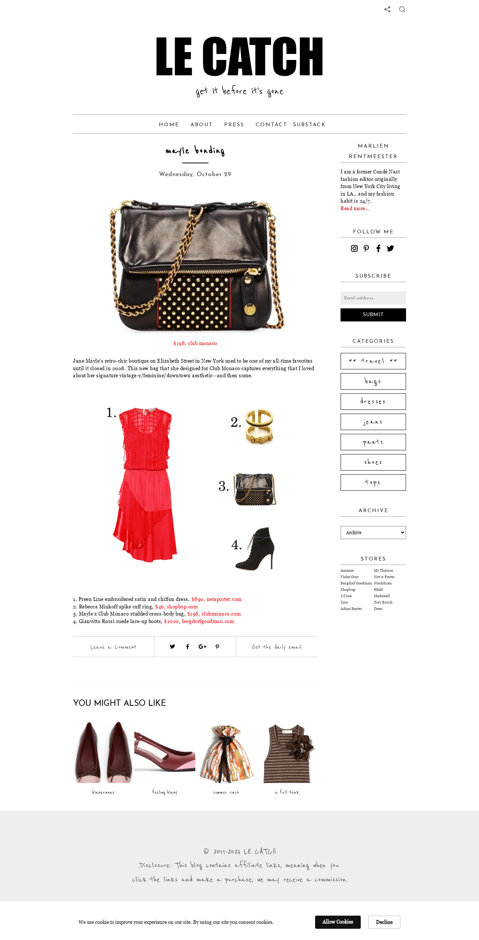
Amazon (347, 570)
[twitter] (391, 249)
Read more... (355, 208)
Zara (344, 602)
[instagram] (355, 249)
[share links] (387, 9)
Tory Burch (383, 602)
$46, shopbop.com (176, 607)
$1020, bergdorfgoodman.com (199, 621)
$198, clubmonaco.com (214, 614)
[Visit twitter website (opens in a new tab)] (173, 647)
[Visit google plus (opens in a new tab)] (202, 647)
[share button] (402, 9)
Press (234, 125)
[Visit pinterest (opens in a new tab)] (217, 647)
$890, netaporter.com (216, 599)
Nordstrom (383, 583)
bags (373, 381)
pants (373, 442)
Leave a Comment (113, 647)
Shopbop (348, 589)
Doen (378, 608)
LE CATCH (239, 56)
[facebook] (379, 249)
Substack (309, 125)
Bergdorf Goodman (356, 583)
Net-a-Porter (384, 576)
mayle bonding (195, 151)
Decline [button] (384, 922)
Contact (271, 125)
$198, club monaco (195, 343)
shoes (373, 462)
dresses (373, 401)
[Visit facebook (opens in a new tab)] (187, 647)
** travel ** (373, 361)
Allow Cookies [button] (338, 922)
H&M (378, 589)
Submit (373, 315)
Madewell (382, 595)
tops (373, 482)
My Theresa (383, 570)
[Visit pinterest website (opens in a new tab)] (90, 210)
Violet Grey (350, 576)
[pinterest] (367, 249)
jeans (373, 421)
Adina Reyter (351, 608)
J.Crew (346, 595)
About (201, 125)
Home (169, 125)
